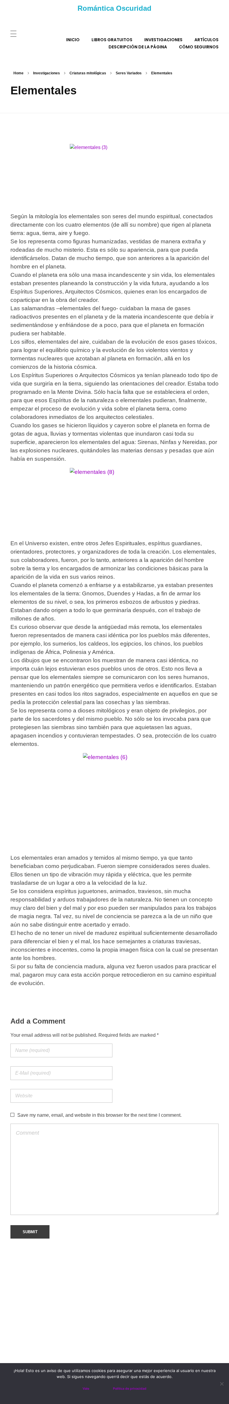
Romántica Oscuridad (114, 8)
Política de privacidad (129, 1389)
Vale (86, 1389)
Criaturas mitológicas (87, 73)
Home (18, 73)
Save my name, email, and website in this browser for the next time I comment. (99, 1115)
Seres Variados (129, 73)
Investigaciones (46, 73)
